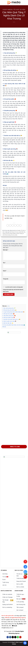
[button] (2, 2)
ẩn (8, 306)
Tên (4, 262)
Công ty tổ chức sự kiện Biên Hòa (18, 232)
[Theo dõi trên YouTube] (20, 637)
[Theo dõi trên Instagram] (10, 637)
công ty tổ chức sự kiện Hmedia (9, 233)
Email (4, 270)
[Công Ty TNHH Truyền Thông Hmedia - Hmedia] (14, 2)
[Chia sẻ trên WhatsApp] (7, 225)
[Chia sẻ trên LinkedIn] (20, 225)
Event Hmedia (8, 9)
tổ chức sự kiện (14, 235)
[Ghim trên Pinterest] (18, 225)
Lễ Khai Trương (19, 233)
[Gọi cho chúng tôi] (18, 637)
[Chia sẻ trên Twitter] (13, 225)
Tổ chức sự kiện (19, 9)
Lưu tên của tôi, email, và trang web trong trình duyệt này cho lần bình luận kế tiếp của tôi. (13, 289)
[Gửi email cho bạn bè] (15, 225)
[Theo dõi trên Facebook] (7, 637)
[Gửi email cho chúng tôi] (15, 637)
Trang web (5, 278)
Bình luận (5, 249)
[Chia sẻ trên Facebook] (10, 225)
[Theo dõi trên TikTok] (13, 637)
